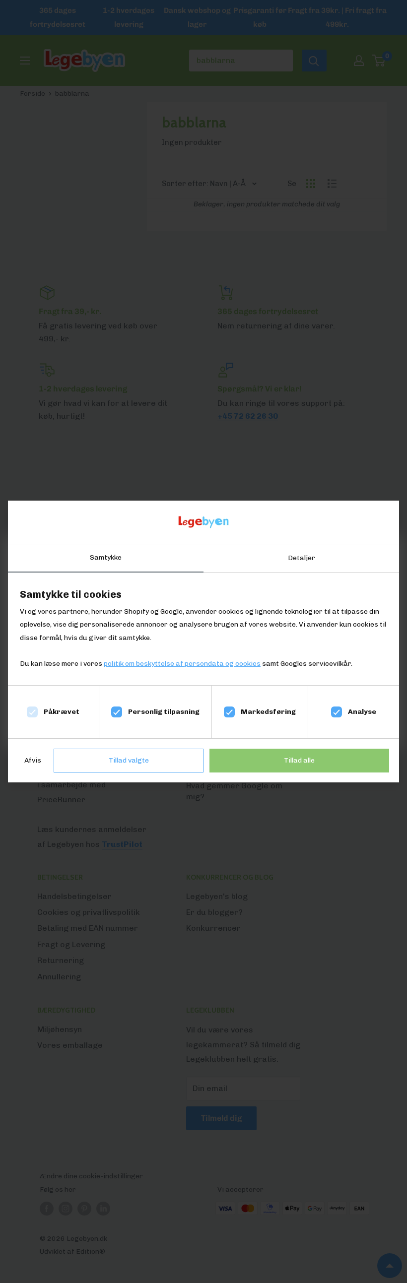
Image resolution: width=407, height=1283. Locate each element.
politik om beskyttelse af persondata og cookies (182, 663)
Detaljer (301, 558)
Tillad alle (299, 760)
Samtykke (106, 557)
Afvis (32, 760)
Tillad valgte (129, 760)
